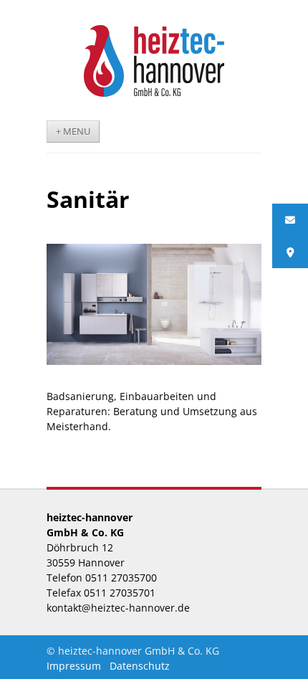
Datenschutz (140, 666)
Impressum (74, 666)
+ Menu (73, 131)
